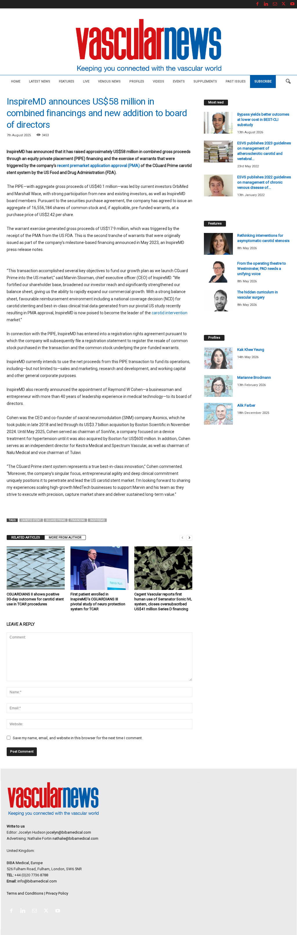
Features (66, 81)
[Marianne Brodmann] (218, 386)
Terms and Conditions (25, 893)
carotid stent (31, 520)
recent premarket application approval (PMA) (98, 165)
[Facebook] (257, 4)
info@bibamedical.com (37, 881)
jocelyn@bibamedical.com (68, 832)
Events (179, 81)
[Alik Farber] (218, 414)
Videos (158, 81)
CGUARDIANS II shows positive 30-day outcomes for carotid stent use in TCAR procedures (35, 599)
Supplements (205, 81)
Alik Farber (246, 405)
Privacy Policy (57, 893)
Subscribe (262, 81)
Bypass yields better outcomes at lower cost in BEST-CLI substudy (263, 119)
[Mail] (274, 4)
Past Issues (236, 81)
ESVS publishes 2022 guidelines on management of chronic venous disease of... (264, 182)
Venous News (109, 81)
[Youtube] (292, 4)
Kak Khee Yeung (250, 349)
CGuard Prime (56, 520)
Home (15, 81)
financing (77, 520)
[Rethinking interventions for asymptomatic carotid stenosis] (218, 244)
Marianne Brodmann (254, 377)
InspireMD (97, 520)
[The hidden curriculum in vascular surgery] (218, 300)
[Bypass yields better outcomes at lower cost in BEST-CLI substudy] (218, 123)
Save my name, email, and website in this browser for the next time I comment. (78, 738)
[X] (283, 4)
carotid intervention (169, 313)
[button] (288, 81)
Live (86, 81)
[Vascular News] (148, 46)
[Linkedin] (266, 4)
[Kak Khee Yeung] (218, 358)
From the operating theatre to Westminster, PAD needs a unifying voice (261, 268)
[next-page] (189, 537)
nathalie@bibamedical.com (75, 838)
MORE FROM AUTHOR (65, 537)
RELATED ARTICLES (25, 537)
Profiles (136, 81)
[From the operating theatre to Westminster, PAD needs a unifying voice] (218, 272)
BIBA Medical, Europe (25, 863)
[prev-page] (182, 537)
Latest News (39, 81)
